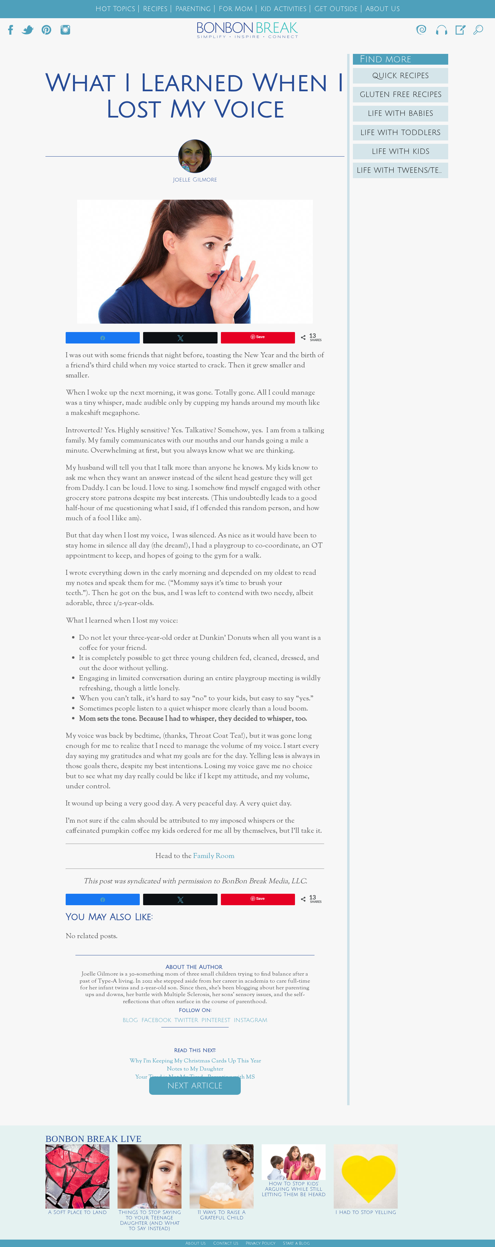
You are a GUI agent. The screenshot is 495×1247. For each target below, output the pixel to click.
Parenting (193, 9)
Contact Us (225, 1243)
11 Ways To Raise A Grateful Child (221, 1215)
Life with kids (401, 151)
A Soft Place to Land (77, 1212)
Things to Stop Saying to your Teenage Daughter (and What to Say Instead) (150, 1220)
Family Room (213, 856)
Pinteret (46, 31)
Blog (130, 1020)
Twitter (27, 31)
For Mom (236, 9)
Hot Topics (115, 9)
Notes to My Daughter (195, 1069)
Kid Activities (283, 9)
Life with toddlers (400, 133)
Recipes (155, 9)
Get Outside (336, 9)
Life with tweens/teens (402, 170)
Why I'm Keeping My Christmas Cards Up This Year (195, 1061)
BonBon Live (441, 31)
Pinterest (215, 1020)
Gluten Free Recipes (401, 95)
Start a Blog (296, 1243)
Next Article (195, 1085)
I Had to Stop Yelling (365, 1212)
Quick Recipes (400, 76)
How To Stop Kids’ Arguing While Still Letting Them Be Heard (294, 1189)
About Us (382, 9)
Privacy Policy (260, 1243)
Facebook (13, 31)
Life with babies (400, 113)
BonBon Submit (460, 31)
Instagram (65, 31)
